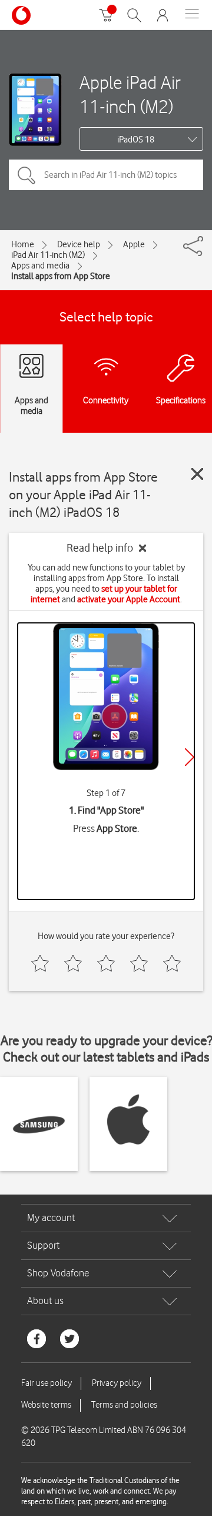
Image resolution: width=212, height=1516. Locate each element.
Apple (134, 244)
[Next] (189, 757)
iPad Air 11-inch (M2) (48, 255)
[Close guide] (197, 474)
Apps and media (40, 265)
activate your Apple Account (128, 599)
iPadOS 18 (135, 139)
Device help (78, 244)
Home (22, 244)
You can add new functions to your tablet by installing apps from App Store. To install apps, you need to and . (106, 583)
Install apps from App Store (60, 276)
